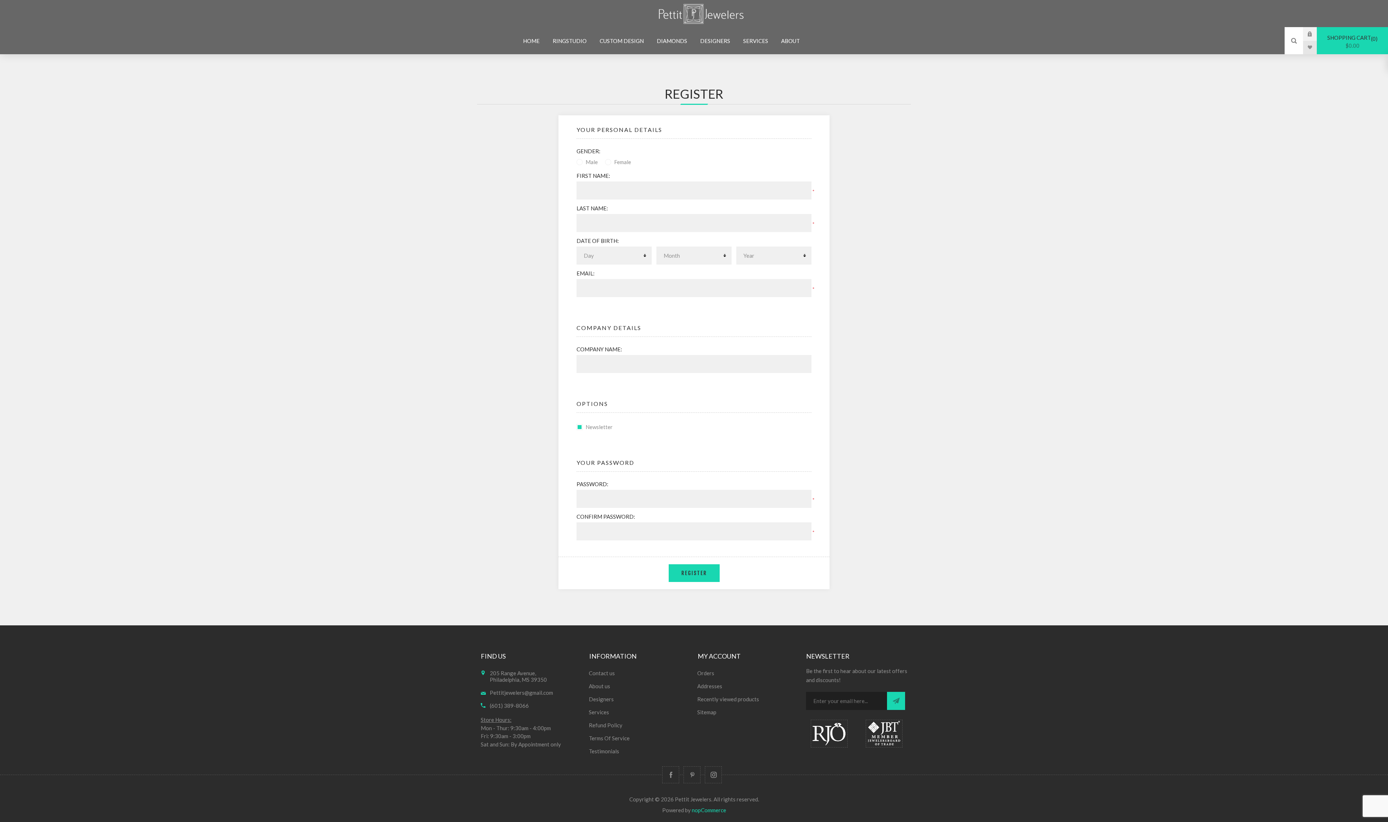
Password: (592, 484)
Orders (705, 673)
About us (599, 686)
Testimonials (604, 751)
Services (599, 712)
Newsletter (599, 427)
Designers (601, 699)
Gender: (588, 151)
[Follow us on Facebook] (670, 774)
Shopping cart (1351, 41)
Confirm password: (606, 516)
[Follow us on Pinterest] (692, 774)
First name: (593, 175)
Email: (586, 273)
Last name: (592, 208)
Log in (1315, 34)
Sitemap (706, 712)
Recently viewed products (728, 699)
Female (622, 162)
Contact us (602, 673)
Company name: (599, 349)
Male (592, 162)
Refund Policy (605, 725)
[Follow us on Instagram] (713, 774)
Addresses (709, 686)
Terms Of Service (609, 738)
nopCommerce (709, 810)
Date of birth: (598, 240)
